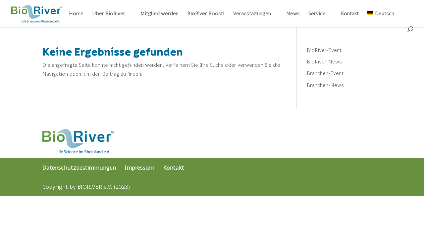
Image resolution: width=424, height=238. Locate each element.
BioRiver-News (324, 61)
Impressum (139, 167)
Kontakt (350, 14)
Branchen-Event (325, 73)
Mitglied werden (159, 14)
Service (317, 14)
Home (76, 14)
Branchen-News (325, 85)
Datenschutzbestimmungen (79, 167)
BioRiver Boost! (206, 14)
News (293, 14)
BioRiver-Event (324, 50)
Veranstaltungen (252, 14)
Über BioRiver (108, 14)
